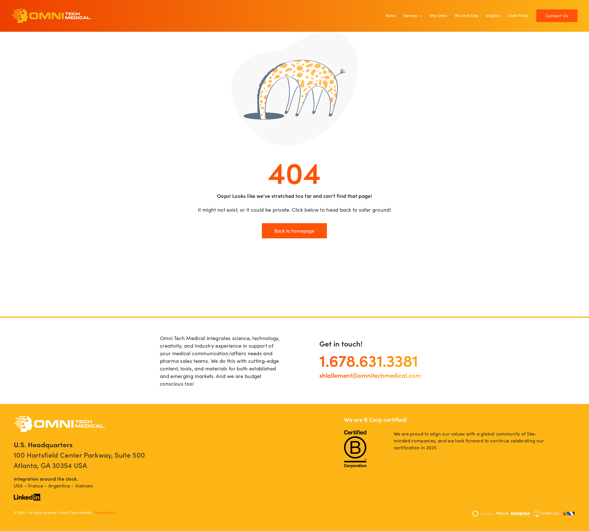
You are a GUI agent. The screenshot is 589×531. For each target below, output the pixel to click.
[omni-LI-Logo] (27, 496)
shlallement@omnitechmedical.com (370, 375)
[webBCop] (355, 432)
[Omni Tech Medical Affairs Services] (52, 11)
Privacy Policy (104, 512)
